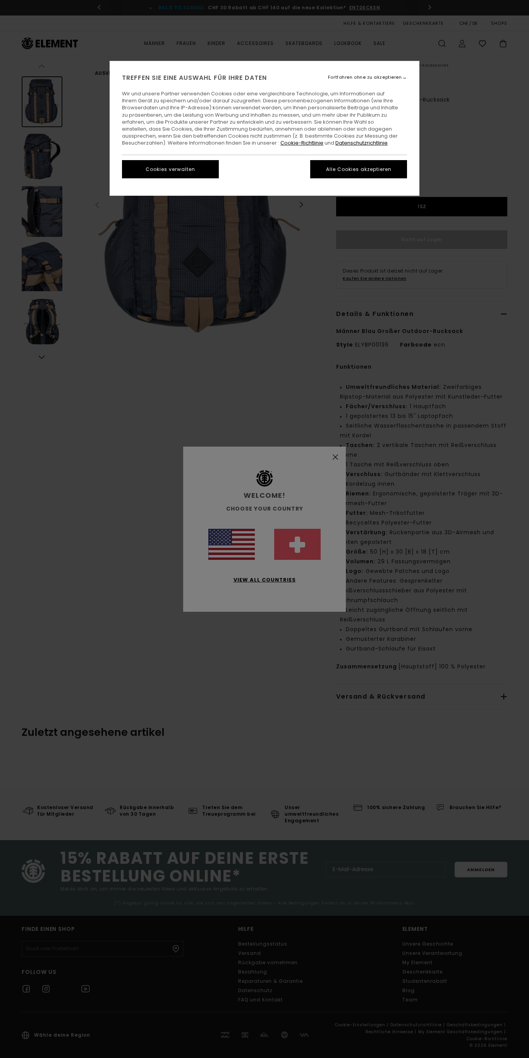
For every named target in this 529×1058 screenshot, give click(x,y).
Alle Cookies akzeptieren (359, 169)
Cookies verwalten (170, 169)
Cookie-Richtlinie (301, 143)
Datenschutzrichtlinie (361, 143)
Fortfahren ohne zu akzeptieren (365, 77)
